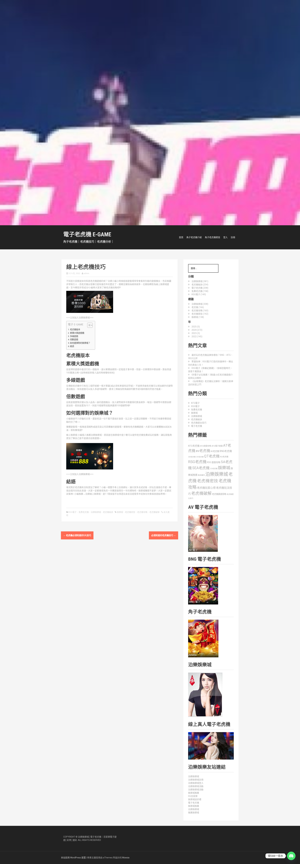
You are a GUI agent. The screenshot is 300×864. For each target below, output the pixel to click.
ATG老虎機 (194, 445)
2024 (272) (197, 330)
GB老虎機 (192, 457)
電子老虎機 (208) (200, 288)
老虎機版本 (75, 329)
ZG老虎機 (214, 469)
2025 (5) (196, 326)
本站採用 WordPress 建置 (73, 857)
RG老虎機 (224, 457)
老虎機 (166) (198, 307)
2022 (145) (197, 336)
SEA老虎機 (201, 468)
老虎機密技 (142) (200, 314)
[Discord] (291, 856)
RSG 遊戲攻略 (213, 462)
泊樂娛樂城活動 (195, 786)
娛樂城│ (86, 837)
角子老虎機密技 (212, 237)
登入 (225, 237)
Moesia (125, 857)
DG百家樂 (193, 796)
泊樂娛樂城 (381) (200, 281)
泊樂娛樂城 (96, 512)
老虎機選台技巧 (198, 422)
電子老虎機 (196, 426)
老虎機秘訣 (108, 512)
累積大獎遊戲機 (77, 333)
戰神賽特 (201, 475)
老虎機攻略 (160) (200, 310)
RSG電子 (73, 512)
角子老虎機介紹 (194, 237)
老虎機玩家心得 (206, 487)
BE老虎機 (215, 451)
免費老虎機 (84, 512)
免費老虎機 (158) (200, 291)
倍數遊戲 (74, 339)
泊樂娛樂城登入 (195, 783)
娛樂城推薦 (193, 793)
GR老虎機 (200, 457)
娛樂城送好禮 (194, 799)
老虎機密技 (130, 512)
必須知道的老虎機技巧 (163, 535)
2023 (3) (196, 333)
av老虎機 (203, 451)
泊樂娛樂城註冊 (195, 779)
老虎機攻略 (142, 512)
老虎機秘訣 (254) (200, 284)
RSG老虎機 (197, 462)
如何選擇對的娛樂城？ (80, 343)
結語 (72, 346)
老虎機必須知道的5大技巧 (77, 535)
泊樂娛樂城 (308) (200, 304)
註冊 (233, 237)
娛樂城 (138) (198, 317)
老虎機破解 (154, 512)
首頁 (181, 237)
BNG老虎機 (226, 451)
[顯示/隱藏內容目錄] (88, 325)
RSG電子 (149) (199, 294)
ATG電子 (195, 403)
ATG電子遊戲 (217, 446)
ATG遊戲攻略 (205, 446)
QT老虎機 (212, 456)
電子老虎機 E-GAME (87, 234)
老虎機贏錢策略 (219, 494)
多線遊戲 (74, 336)
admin (86, 273)
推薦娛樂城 (193, 812)
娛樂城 (120, 512)
